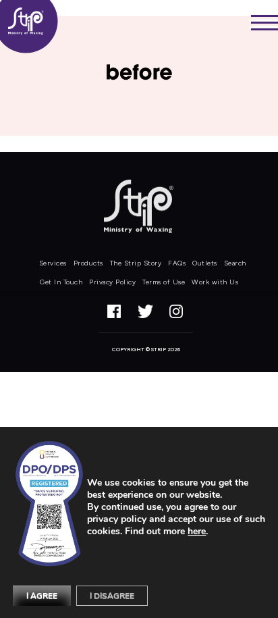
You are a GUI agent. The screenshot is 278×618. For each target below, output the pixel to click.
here (197, 531)
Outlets (204, 263)
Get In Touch (61, 282)
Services (53, 263)
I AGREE (41, 595)
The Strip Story (136, 263)
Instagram (176, 311)
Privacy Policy (112, 282)
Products (88, 263)
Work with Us (215, 282)
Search (235, 263)
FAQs (177, 263)
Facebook (114, 311)
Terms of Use (163, 282)
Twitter (145, 311)
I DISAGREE (112, 595)
